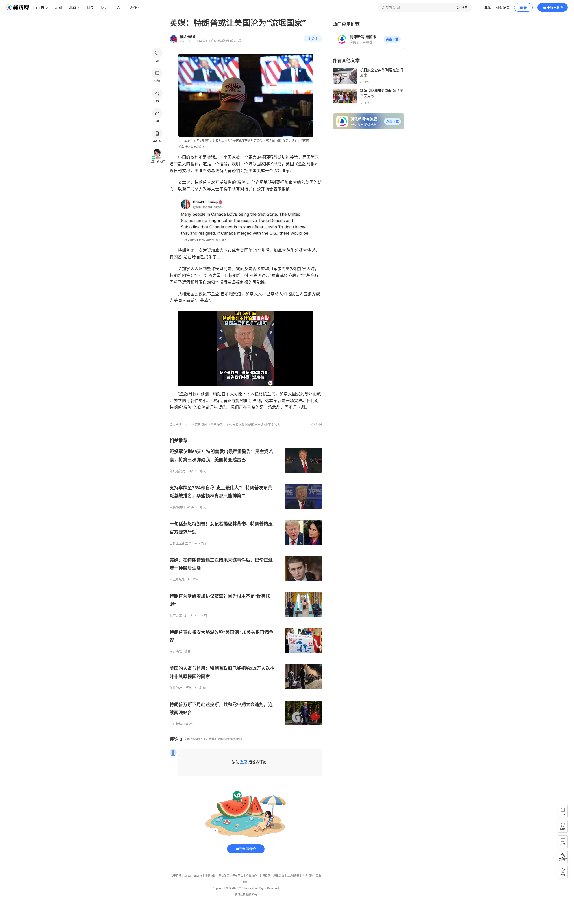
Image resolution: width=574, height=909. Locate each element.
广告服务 (251, 876)
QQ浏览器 (293, 876)
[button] (392, 39)
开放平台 (237, 876)
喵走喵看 (176, 651)
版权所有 (251, 894)
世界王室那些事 (180, 543)
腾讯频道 (307, 876)
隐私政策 (224, 876)
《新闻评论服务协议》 (230, 739)
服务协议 (210, 876)
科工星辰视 (177, 579)
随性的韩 (176, 687)
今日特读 (176, 723)
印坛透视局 (177, 471)
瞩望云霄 (176, 615)
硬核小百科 (177, 507)
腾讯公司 (240, 894)
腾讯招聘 (265, 876)
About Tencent (193, 876)
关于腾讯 (175, 876)
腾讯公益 (278, 876)
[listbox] (246, 581)
